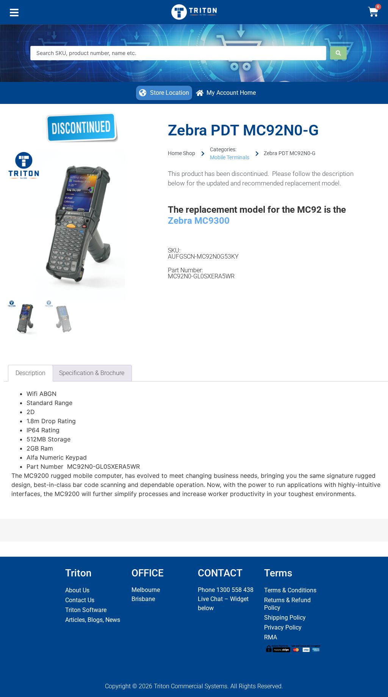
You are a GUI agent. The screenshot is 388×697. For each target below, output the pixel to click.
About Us (77, 590)
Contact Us (79, 600)
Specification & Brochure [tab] (91, 373)
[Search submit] (338, 53)
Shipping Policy (285, 617)
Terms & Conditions (290, 590)
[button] (14, 14)
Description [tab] (30, 373)
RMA (270, 637)
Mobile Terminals (229, 157)
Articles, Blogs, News (92, 619)
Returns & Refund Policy (287, 604)
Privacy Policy (283, 627)
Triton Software (85, 610)
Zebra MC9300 (199, 220)
